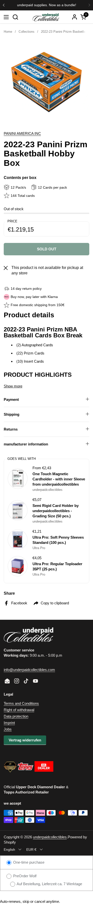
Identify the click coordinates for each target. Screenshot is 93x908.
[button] (15, 17)
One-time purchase (28, 862)
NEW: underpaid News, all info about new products (43, 5)
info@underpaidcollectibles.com (29, 670)
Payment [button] (11, 399)
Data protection (16, 716)
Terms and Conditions (21, 703)
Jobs (8, 729)
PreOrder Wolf (24, 876)
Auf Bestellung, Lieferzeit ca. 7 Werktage (49, 884)
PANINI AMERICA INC (22, 133)
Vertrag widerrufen (25, 740)
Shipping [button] (11, 414)
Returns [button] (11, 429)
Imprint (9, 723)
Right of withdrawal (19, 710)
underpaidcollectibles (50, 837)
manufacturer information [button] (26, 444)
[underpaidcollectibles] (46, 17)
